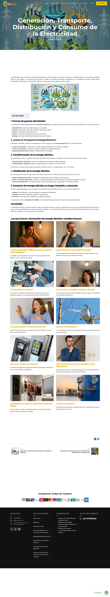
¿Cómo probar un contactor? (21, 289)
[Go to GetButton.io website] (106, 595)
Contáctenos (36, 518)
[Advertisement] (55, 65)
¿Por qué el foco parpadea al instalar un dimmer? (75, 289)
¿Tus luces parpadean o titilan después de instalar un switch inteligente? (31, 251)
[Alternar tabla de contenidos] (26, 115)
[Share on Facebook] (95, 439)
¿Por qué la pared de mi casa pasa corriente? (28, 327)
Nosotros (84, 3)
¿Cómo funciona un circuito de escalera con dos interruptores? (75, 365)
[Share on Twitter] (98, 439)
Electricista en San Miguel (65, 522)
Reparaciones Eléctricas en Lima (42, 536)
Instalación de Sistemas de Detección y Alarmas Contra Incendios (41, 554)
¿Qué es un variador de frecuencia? (24, 364)
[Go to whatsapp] (106, 592)
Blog (92, 3)
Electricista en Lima (72, 3)
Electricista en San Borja (64, 528)
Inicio (46, 3)
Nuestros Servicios (57, 3)
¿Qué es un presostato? (65, 403)
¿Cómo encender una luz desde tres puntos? (74, 250)
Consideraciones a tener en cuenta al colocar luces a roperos (31, 404)
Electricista (36, 522)
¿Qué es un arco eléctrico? (66, 327)
